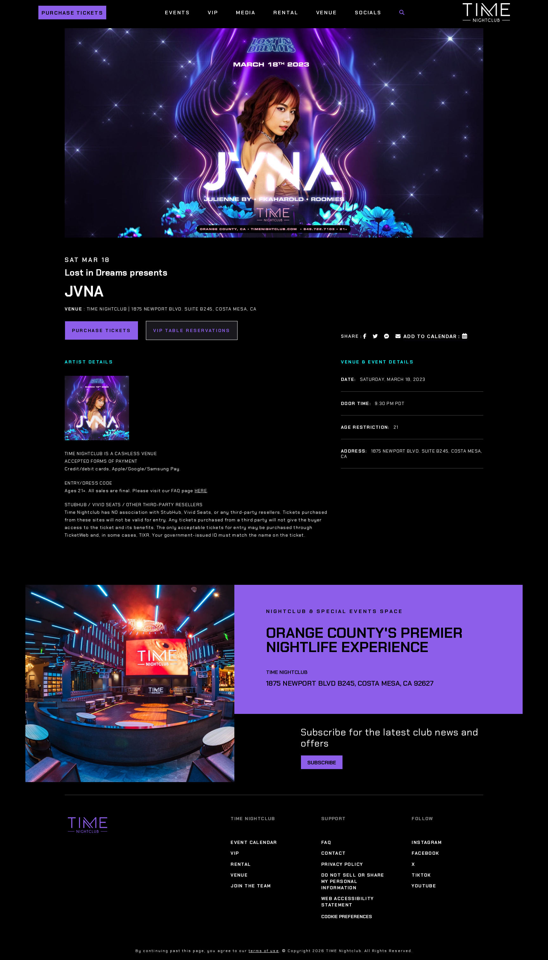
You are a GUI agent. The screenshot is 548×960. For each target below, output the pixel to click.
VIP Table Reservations (191, 330)
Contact (333, 853)
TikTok (421, 875)
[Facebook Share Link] (365, 336)
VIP (213, 12)
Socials (368, 12)
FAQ (326, 842)
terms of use (264, 950)
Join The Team (251, 886)
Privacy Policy (342, 864)
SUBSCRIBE (321, 762)
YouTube (424, 886)
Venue (326, 12)
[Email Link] (398, 336)
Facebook (425, 853)
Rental (285, 12)
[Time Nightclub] (87, 825)
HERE (201, 490)
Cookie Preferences (346, 916)
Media (246, 12)
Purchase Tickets (72, 13)
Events (177, 12)
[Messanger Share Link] (387, 336)
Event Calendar (254, 842)
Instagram (427, 842)
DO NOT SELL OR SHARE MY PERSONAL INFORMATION (352, 881)
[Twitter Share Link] (375, 336)
